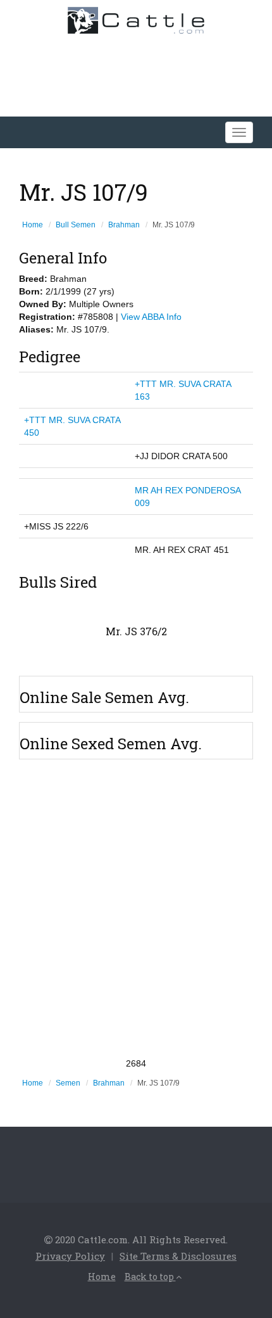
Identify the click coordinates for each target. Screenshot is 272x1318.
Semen (68, 1083)
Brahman (124, 224)
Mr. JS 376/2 (136, 631)
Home (32, 224)
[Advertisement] (136, 908)
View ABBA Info (151, 317)
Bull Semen (76, 224)
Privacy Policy (70, 1256)
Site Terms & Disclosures (178, 1256)
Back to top (150, 1276)
